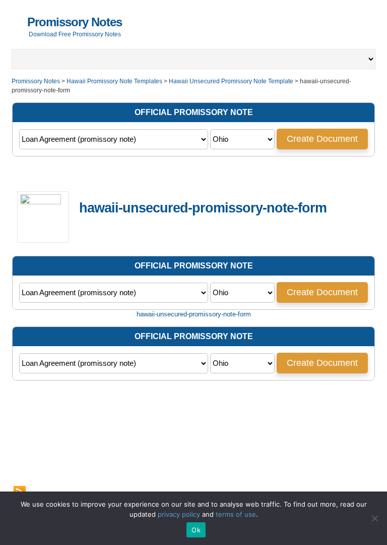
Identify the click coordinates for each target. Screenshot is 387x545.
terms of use (236, 514)
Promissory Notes (74, 22)
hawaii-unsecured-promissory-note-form (194, 314)
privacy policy (179, 514)
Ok (196, 530)
